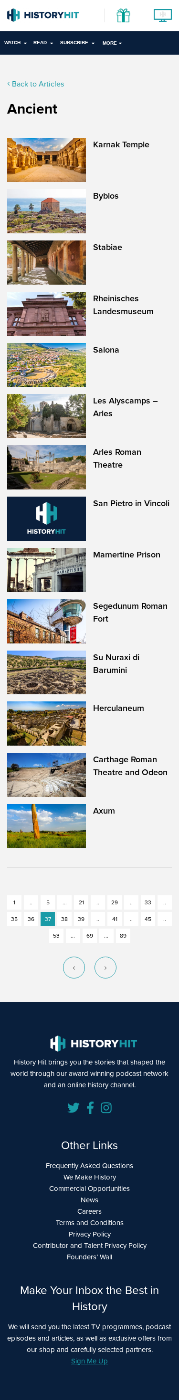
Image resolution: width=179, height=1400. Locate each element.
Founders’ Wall (89, 1257)
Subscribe (74, 42)
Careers (89, 1211)
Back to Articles (37, 83)
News (89, 1200)
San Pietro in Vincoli (131, 503)
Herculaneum (118, 708)
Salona (106, 349)
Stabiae (107, 247)
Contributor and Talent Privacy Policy (90, 1245)
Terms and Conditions (90, 1222)
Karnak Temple (121, 144)
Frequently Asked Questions (89, 1165)
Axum (104, 810)
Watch (12, 42)
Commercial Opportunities (89, 1188)
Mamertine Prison (126, 554)
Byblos (106, 195)
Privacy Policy (90, 1234)
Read (40, 42)
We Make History (89, 1177)
